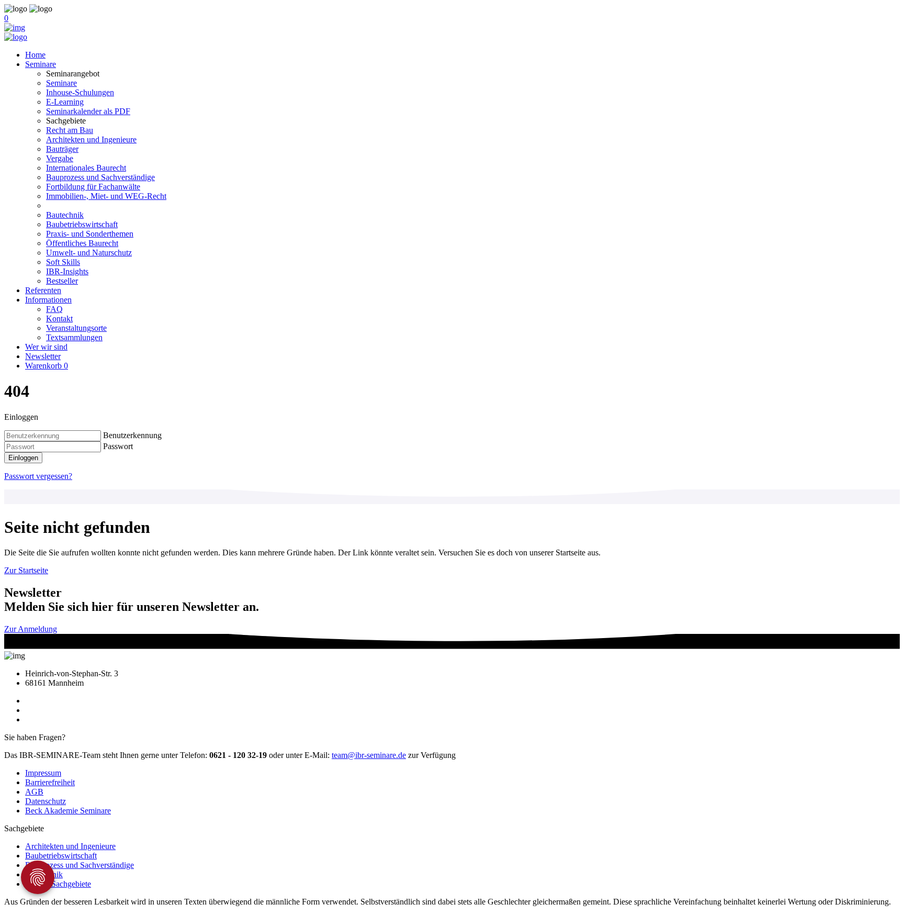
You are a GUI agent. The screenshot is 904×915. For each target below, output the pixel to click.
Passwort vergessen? (38, 476)
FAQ (54, 309)
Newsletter (43, 356)
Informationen (48, 299)
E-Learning (65, 101)
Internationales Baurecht (86, 167)
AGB (34, 791)
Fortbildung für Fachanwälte (93, 186)
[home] (14, 27)
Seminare (40, 64)
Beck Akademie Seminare (68, 810)
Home (35, 54)
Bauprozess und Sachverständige (100, 177)
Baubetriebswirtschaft (82, 224)
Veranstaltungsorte (76, 327)
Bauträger (62, 148)
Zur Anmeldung (30, 628)
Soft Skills (63, 262)
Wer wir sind (46, 346)
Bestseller (62, 280)
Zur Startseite (26, 570)
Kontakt (59, 318)
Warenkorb (46, 365)
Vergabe (59, 158)
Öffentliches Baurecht (82, 243)
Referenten (43, 290)
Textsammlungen (74, 337)
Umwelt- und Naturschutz (89, 252)
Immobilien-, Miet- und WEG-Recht (106, 196)
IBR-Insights (67, 271)
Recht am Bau (69, 130)
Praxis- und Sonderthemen (89, 233)
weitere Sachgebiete (58, 883)
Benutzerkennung (132, 435)
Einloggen (23, 458)
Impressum (43, 772)
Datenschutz (45, 801)
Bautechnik (65, 214)
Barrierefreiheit (50, 782)
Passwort (118, 446)
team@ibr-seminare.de (369, 755)
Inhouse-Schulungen (80, 92)
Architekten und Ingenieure (91, 139)
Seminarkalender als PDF (88, 111)
